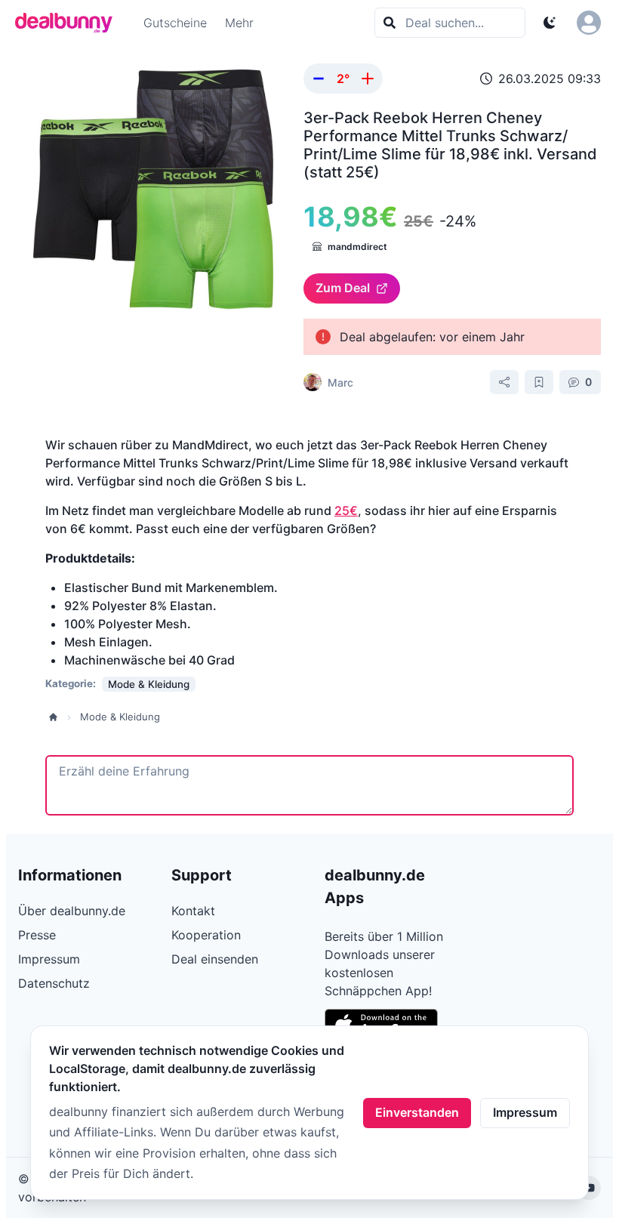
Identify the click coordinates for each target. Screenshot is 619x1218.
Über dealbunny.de (71, 910)
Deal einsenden (214, 959)
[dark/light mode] (549, 23)
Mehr (239, 22)
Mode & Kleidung (120, 717)
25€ (346, 510)
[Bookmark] (539, 382)
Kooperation (206, 934)
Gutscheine (175, 22)
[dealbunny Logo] (68, 23)
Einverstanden (417, 1112)
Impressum (525, 1112)
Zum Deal (343, 287)
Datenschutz (54, 983)
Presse (37, 934)
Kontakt (193, 910)
